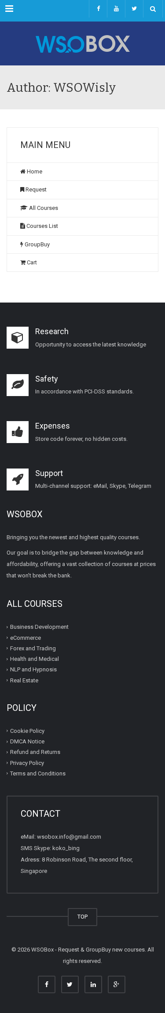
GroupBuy (36, 244)
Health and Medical (34, 659)
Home (34, 171)
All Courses (43, 208)
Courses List (41, 226)
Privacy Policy (27, 762)
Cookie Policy (27, 731)
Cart (31, 262)
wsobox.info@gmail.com (69, 836)
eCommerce (25, 637)
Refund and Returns (35, 752)
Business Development (39, 627)
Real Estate (24, 680)
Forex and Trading (33, 648)
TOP (82, 916)
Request (35, 189)
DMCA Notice (27, 741)
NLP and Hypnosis (33, 669)
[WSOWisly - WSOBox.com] (82, 43)
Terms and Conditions (38, 773)
